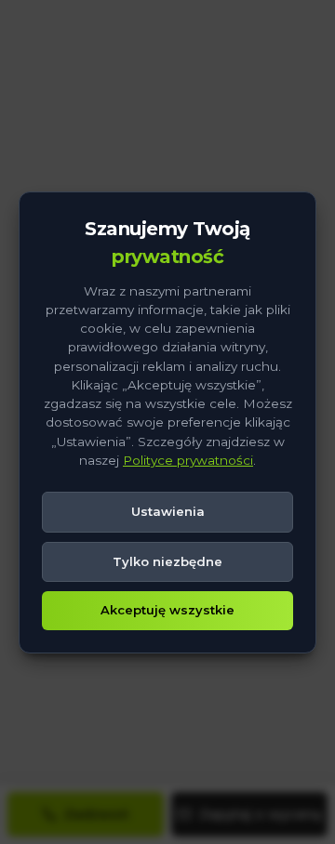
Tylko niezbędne (167, 561)
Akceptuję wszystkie (167, 609)
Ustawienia (168, 511)
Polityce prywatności (188, 460)
